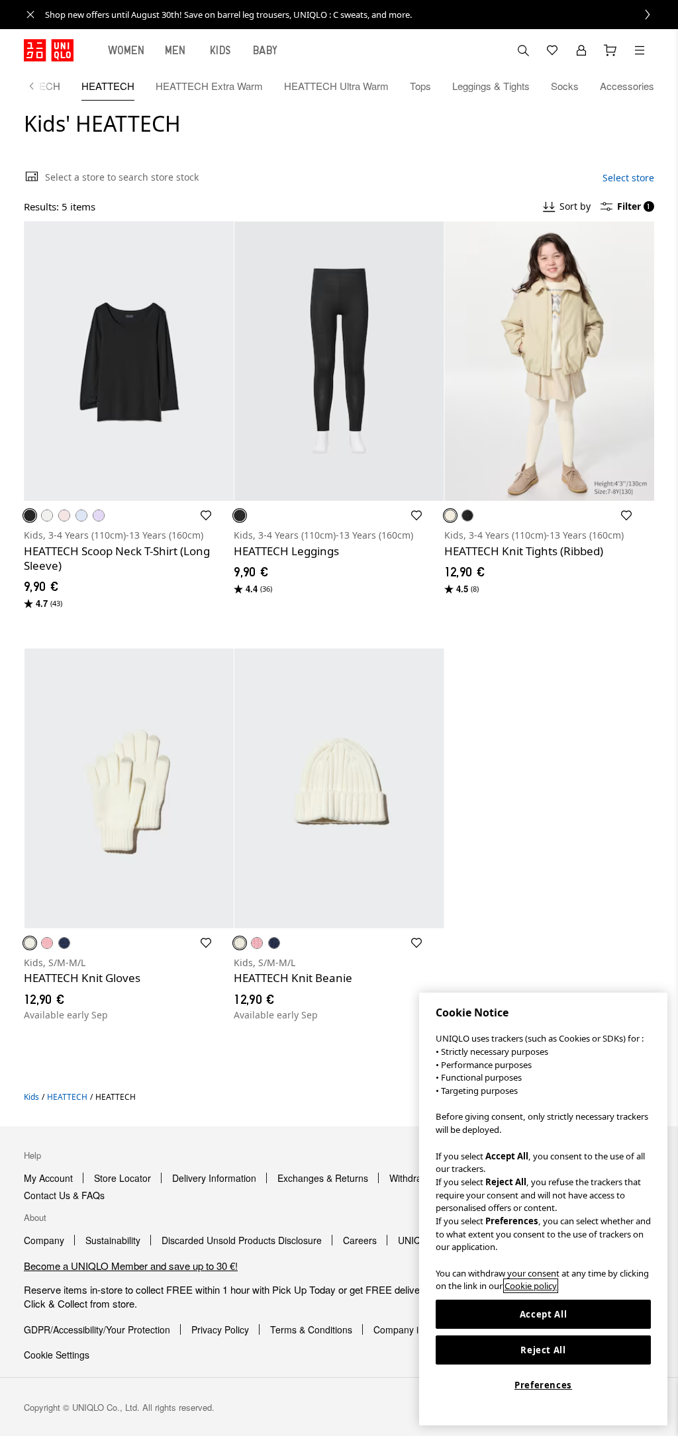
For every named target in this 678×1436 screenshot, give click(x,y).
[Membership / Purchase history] (581, 50)
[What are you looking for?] (523, 50)
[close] (30, 14)
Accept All (543, 1314)
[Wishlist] (552, 50)
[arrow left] (38, 86)
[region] (543, 1209)
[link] (353, 14)
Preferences (543, 1385)
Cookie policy (531, 1286)
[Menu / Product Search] (639, 50)
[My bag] (610, 50)
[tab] (126, 50)
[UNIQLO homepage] (48, 50)
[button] (129, 361)
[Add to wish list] (205, 515)
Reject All (543, 1350)
